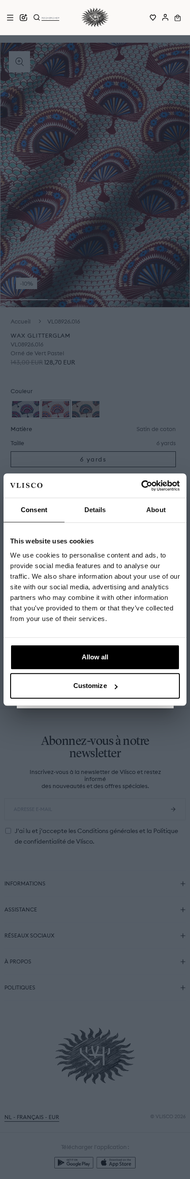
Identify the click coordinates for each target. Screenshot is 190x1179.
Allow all (95, 657)
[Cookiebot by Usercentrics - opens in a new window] (141, 485)
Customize (90, 685)
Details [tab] (95, 509)
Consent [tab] (34, 509)
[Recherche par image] (23, 18)
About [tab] (156, 509)
